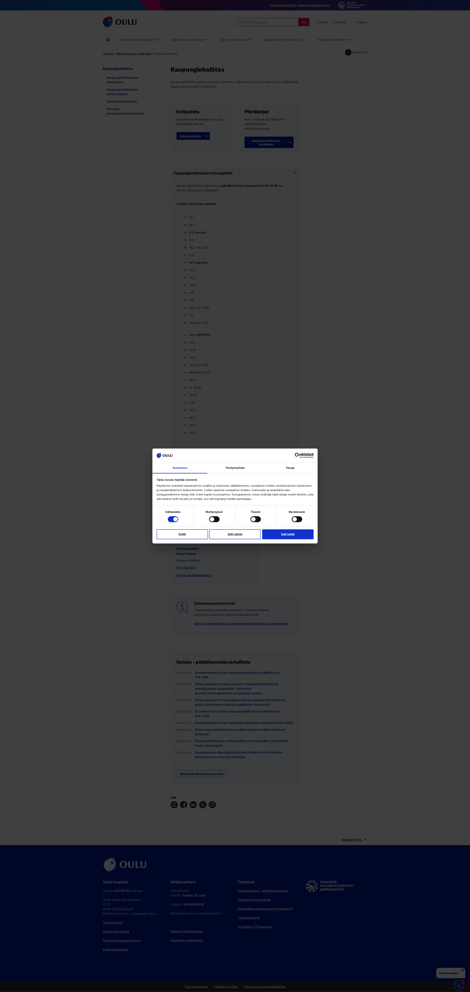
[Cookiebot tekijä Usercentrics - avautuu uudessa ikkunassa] (297, 455)
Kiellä (182, 534)
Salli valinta (235, 534)
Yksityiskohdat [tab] (235, 467)
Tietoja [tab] (290, 467)
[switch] (214, 519)
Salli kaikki (288, 534)
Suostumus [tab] (180, 467)
